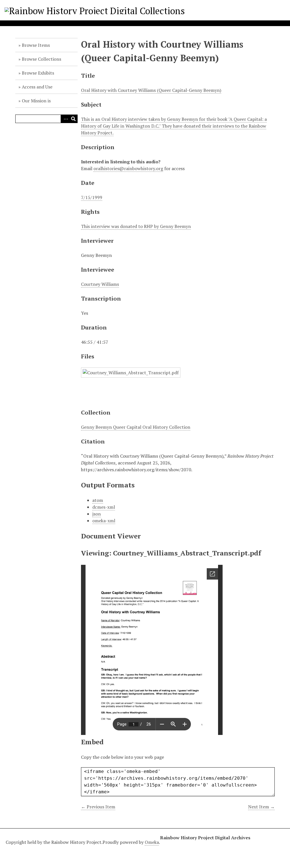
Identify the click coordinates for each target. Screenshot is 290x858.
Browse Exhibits (38, 73)
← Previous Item (98, 807)
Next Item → (261, 807)
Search (73, 119)
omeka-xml (103, 520)
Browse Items (36, 45)
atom (97, 500)
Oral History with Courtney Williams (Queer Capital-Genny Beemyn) (151, 90)
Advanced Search (65, 119)
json (96, 514)
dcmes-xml (103, 507)
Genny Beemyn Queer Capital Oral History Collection (135, 427)
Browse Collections (41, 59)
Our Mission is (36, 101)
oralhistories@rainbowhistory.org (128, 168)
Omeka (152, 842)
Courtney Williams (100, 284)
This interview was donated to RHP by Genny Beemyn (136, 226)
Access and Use (37, 87)
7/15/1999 (91, 197)
